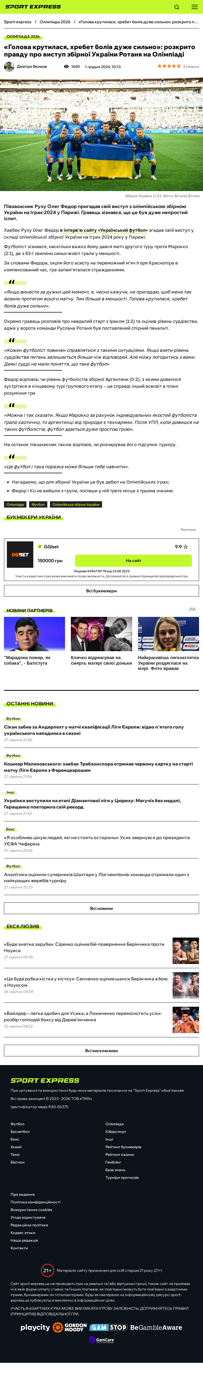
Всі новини (101, 908)
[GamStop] (108, 1328)
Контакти (19, 1248)
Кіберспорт (115, 1131)
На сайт (133, 560)
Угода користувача (28, 1217)
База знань (115, 1169)
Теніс (15, 1154)
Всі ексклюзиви (101, 1050)
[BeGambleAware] (156, 1328)
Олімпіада (114, 1124)
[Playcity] (35, 1328)
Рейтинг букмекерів (123, 1147)
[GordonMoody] (70, 1328)
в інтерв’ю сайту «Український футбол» (104, 230)
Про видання (23, 1194)
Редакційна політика (29, 1225)
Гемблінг (113, 1162)
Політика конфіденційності (35, 1202)
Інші (10, 792)
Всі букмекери (101, 590)
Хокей (16, 1147)
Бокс (10, 829)
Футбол (13, 718)
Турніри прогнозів (122, 1177)
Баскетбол (20, 1131)
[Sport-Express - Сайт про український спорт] (30, 6)
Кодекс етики (23, 1232)
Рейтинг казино (119, 1154)
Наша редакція (24, 1240)
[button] (176, 8)
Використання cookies (31, 1209)
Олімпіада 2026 (23, 36)
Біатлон (18, 1162)
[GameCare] (102, 1340)
